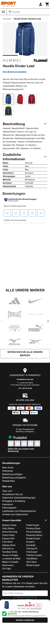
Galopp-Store (8, 545)
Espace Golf (8, 538)
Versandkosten (36, 608)
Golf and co (7, 548)
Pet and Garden (34, 531)
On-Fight (6, 568)
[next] (48, 321)
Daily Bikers (8, 528)
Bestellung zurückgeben (25, 431)
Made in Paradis (10, 561)
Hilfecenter (7, 470)
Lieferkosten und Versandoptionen (19, 511)
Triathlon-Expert (34, 555)
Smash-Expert (33, 538)
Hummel (12, 60)
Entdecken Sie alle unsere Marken (25, 353)
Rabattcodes (8, 480)
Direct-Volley (8, 535)
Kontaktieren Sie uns (25, 379)
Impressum (7, 504)
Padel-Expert (32, 525)
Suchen (16, 11)
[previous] (2, 321)
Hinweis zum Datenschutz (15, 514)
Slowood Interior (34, 535)
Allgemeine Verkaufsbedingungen (19, 497)
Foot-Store (7, 541)
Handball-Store (9, 551)
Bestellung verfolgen (12, 474)
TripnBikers (31, 558)
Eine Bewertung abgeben (15, 71)
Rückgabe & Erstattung (13, 500)
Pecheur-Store (33, 528)
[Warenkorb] (47, 4)
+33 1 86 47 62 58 (25, 388)
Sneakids (30, 545)
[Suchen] (10, 12)
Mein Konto (7, 467)
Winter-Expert (32, 565)
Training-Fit (31, 548)
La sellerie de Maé (11, 558)
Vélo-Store (31, 561)
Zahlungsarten (9, 507)
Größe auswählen (25, 620)
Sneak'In (30, 541)
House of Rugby (10, 555)
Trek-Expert (31, 551)
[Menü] (3, 12)
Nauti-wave (7, 565)
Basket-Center (9, 525)
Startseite (7, 18)
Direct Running (9, 531)
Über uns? (7, 490)
